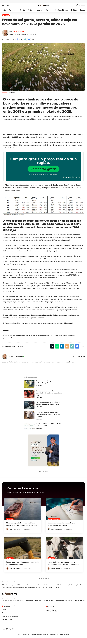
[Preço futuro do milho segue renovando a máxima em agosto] (22, 548)
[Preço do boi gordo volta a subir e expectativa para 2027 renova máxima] (64, 548)
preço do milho (8, 338)
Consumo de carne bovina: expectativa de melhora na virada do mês (49, 393)
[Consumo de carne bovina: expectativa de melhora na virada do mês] (29, 394)
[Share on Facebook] (17, 39)
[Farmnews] (43, 5)
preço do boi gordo (67, 335)
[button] (4, 5)
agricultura (17, 335)
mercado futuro (73, 600)
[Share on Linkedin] (62, 346)
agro (40, 600)
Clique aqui (50, 137)
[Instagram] (50, 610)
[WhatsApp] (56, 610)
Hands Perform (63, 634)
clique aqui (65, 240)
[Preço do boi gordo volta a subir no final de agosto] (29, 426)
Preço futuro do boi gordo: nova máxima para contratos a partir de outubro (48, 414)
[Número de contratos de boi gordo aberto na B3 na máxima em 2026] (29, 405)
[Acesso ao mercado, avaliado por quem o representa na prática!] (64, 509)
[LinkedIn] (84, 356)
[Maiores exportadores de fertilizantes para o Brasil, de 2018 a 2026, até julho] (22, 509)
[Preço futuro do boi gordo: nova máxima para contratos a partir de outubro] (29, 415)
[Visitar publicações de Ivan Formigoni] (5, 33)
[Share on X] (21, 39)
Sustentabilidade (54, 519)
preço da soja (42, 335)
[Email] (67, 346)
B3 (52, 600)
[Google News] (47, 610)
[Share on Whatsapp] (57, 346)
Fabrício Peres (56, 529)
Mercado (6, 15)
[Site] (79, 356)
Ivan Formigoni (18, 31)
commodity (26, 335)
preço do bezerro (54, 335)
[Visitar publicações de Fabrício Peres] (49, 529)
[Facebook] (81, 356)
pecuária (34, 335)
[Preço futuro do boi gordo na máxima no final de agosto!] (29, 384)
